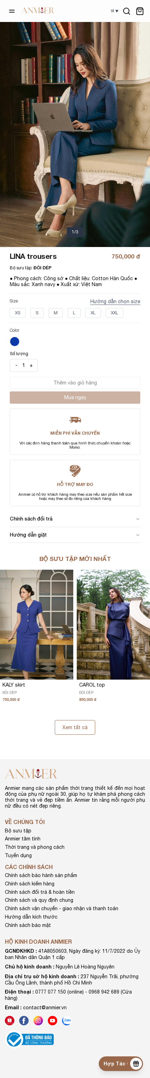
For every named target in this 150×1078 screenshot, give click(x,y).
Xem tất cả (75, 727)
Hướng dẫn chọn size (115, 301)
